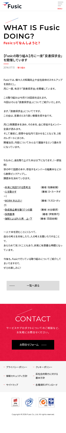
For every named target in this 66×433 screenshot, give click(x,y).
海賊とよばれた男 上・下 (18, 218)
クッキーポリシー (44, 367)
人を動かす (10, 191)
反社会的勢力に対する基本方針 (47, 375)
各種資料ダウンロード (47, 384)
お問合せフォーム (29, 344)
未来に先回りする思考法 (18, 187)
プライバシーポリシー (16, 367)
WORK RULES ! (13, 200)
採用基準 (10, 214)
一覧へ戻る (33, 285)
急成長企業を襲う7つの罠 (18, 209)
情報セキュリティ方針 (16, 375)
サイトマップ (12, 384)
